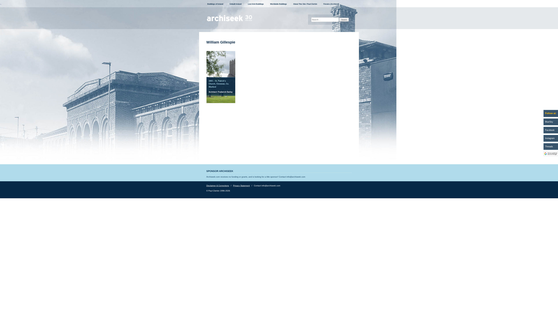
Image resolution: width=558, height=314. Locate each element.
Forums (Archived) (331, 4)
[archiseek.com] (229, 21)
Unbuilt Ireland (236, 4)
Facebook (550, 130)
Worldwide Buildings (278, 4)
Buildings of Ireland (215, 4)
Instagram (550, 138)
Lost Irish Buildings (256, 4)
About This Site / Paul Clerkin (305, 4)
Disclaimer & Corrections (217, 185)
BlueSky (549, 122)
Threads (549, 146)
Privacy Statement (241, 185)
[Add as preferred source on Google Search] (550, 155)
